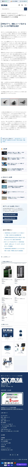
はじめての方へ (4, 415)
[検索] (25, 9)
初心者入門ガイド (18, 138)
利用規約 (3, 446)
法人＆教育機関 (4, 441)
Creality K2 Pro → (7, 221)
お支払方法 (3, 419)
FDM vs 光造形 (19, 140)
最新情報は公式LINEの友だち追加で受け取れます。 (12, 409)
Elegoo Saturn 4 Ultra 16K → (10, 218)
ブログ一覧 (3, 444)
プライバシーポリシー (6, 448)
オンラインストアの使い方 (7, 424)
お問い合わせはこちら (6, 383)
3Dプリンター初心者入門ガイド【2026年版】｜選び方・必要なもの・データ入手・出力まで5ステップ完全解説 (14, 244)
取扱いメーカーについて (6, 439)
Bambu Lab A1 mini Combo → (10, 214)
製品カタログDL (4, 385)
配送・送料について (5, 417)
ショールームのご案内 (6, 443)
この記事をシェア (6, 256)
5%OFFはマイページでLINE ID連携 (8, 407)
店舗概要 (3, 437)
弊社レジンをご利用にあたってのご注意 (10, 431)
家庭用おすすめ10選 (11, 140)
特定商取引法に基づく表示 (7, 449)
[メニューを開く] (25, 5)
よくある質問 (4, 427)
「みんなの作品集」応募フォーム (8, 426)
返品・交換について (5, 420)
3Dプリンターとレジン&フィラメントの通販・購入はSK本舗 (15, 459)
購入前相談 (3, 422)
